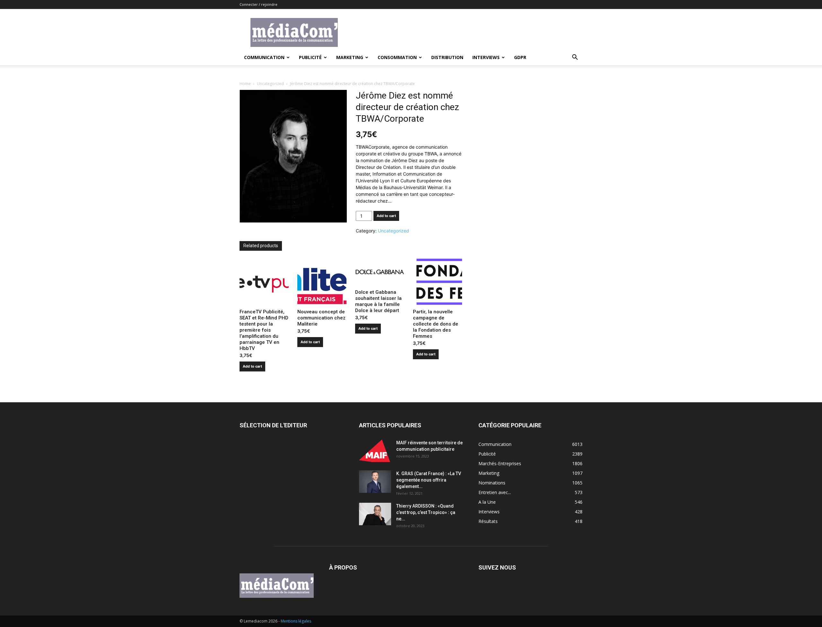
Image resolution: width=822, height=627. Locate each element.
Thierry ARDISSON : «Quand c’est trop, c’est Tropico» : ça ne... (425, 512)
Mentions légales (296, 621)
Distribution (447, 57)
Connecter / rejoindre (258, 4)
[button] (574, 58)
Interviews (486, 57)
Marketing (349, 57)
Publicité (310, 57)
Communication (264, 57)
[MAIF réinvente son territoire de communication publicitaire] (375, 451)
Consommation (397, 57)
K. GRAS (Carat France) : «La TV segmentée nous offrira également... (428, 480)
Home (245, 83)
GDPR (520, 57)
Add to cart (386, 215)
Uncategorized (270, 83)
